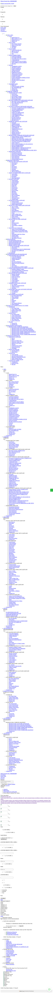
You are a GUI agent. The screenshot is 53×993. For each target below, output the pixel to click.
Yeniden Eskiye (4, 907)
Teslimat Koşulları (10, 950)
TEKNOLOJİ (6, 733)
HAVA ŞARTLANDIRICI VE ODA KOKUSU (19, 497)
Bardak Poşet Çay (13, 374)
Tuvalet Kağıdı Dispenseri (14, 513)
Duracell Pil (11, 713)
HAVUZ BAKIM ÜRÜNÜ (15, 498)
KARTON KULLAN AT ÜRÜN (16, 401)
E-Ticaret (23, 991)
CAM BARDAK (12, 400)
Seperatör (11, 528)
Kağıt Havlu (11, 441)
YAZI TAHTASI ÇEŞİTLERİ (10, 791)
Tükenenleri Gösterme (7, 917)
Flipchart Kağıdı (12, 588)
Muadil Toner (12, 699)
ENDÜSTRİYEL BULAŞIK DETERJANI (18, 493)
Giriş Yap (3, 777)
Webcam (11, 745)
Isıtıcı (10, 682)
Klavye (10, 738)
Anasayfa (5, 789)
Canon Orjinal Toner (13, 697)
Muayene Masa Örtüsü (14, 445)
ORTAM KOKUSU (13, 469)
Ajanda (10, 585)
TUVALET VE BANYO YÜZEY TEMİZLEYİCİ (20, 458)
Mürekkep (11, 553)
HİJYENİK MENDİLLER (12, 614)
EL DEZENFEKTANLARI (12, 612)
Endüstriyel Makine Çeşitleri (15, 647)
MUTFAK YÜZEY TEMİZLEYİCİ (17, 450)
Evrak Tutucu (12, 657)
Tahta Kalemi (12, 558)
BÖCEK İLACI (12, 470)
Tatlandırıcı (11, 384)
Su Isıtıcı (11, 674)
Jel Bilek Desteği (12, 654)
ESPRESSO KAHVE (14, 414)
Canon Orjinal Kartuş (13, 704)
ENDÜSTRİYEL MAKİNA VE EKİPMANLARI (17, 946)
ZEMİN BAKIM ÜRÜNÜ (15, 490)
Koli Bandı (11, 537)
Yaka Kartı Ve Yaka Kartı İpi (15, 666)
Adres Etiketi (12, 534)
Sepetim (8, 961)
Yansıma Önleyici (13, 752)
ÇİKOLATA (11, 431)
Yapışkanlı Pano (12, 603)
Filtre (2, 899)
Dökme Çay (11, 378)
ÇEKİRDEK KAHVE (14, 408)
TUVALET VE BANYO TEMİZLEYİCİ (18, 494)
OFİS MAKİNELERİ (8, 628)
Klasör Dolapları (12, 687)
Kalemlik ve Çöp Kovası (14, 575)
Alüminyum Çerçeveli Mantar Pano (16, 597)
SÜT (10, 393)
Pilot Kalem (11, 554)
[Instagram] (11, 933)
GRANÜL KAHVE (13, 409)
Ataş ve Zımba (12, 570)
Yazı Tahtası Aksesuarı (14, 604)
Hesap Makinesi (12, 574)
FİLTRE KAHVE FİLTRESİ (15, 421)
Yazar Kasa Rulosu (13, 538)
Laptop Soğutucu (12, 659)
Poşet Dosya (11, 527)
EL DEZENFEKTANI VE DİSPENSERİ (18, 621)
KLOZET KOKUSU (13, 468)
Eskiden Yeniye (4, 908)
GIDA (4, 369)
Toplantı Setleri (12, 602)
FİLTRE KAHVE (13, 413)
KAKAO (11, 423)
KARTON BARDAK (14, 396)
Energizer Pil (11, 714)
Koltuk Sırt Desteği (13, 656)
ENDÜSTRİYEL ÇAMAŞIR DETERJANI (18, 500)
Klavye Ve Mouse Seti (14, 741)
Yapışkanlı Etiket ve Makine (15, 649)
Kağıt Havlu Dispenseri (14, 508)
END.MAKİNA (7, 718)
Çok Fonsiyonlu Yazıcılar (14, 758)
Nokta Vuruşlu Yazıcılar (14, 761)
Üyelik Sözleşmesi (10, 951)
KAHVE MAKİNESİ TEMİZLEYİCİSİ (18, 419)
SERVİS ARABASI (13, 484)
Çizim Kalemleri (12, 543)
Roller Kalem (12, 555)
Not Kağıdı (11, 589)
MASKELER (9, 626)
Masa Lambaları (12, 679)
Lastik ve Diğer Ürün (13, 578)
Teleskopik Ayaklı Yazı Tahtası (15, 601)
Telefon (10, 641)
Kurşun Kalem (12, 552)
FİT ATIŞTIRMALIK (13, 430)
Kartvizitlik (11, 523)
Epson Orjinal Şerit (13, 709)
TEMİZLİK (6, 436)
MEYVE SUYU (12, 390)
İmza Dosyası (12, 522)
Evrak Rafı (11, 573)
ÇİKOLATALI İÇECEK (14, 415)
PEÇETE (11, 404)
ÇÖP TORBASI (12, 479)
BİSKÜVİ (11, 428)
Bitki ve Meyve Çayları (14, 375)
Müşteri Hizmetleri (10, 964)
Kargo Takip (3, 776)
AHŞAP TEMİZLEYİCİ (14, 460)
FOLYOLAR (12, 454)
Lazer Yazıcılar (12, 757)
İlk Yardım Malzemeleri (14, 678)
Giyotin (10, 637)
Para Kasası (11, 525)
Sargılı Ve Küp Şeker (13, 383)
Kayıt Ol (2, 778)
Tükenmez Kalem (13, 559)
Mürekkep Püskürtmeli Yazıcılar (16, 760)
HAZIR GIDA (12, 433)
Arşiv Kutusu (12, 535)
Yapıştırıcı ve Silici (13, 582)
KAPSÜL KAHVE (13, 418)
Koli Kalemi (11, 550)
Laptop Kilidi (12, 661)
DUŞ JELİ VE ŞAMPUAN (15, 622)
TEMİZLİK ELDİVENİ (14, 480)
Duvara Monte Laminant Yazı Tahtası (17, 598)
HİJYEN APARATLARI (11, 616)
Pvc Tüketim (11, 664)
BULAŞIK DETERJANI (14, 451)
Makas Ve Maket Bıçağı (14, 579)
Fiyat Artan (3, 909)
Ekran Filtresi (12, 753)
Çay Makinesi (12, 673)
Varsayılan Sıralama (5, 914)
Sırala (2, 916)
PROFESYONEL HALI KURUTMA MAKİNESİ (20, 726)
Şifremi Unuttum (11, 784)
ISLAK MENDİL (13, 618)
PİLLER (11, 768)
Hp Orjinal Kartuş (13, 703)
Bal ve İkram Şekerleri (14, 381)
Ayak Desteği (12, 658)
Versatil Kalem (12, 560)
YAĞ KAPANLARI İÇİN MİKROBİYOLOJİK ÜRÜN (21, 503)
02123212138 (9, 969)
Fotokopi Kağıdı (12, 564)
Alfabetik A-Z (4, 904)
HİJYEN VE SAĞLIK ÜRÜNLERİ (14, 944)
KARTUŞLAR (12, 767)
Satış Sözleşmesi (9, 953)
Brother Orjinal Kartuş (14, 707)
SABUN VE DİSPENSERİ (15, 463)
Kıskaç (10, 577)
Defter (10, 587)
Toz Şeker (11, 385)
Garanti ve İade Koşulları (11, 954)
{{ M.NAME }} (8, 872)
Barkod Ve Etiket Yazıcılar (14, 762)
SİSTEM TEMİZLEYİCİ (14, 499)
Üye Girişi (8, 960)
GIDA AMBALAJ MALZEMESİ (16, 403)
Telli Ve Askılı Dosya (13, 530)
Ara (15, 6)
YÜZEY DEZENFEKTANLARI (13, 613)
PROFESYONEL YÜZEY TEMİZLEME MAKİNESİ (21, 730)
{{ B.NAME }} (8, 863)
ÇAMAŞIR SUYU (13, 461)
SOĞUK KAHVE (13, 420)
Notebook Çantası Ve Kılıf (14, 742)
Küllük (10, 684)
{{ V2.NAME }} (9, 855)
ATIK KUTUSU (12, 483)
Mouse (10, 740)
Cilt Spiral (11, 668)
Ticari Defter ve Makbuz (14, 590)
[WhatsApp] (11, 932)
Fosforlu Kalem (12, 544)
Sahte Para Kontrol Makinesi (15, 639)
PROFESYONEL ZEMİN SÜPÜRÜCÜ (18, 728)
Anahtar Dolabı (12, 681)
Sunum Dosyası (12, 529)
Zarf (10, 592)
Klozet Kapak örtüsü (13, 446)
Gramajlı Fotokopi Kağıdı (14, 565)
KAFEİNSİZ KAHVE (14, 416)
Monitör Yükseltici (13, 653)
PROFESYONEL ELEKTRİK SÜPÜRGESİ (19, 723)
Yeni (3, 892)
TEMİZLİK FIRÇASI (14, 478)
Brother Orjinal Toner (13, 698)
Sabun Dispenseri (12, 512)
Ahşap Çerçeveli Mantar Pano (15, 595)
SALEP (10, 424)
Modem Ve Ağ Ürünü (13, 743)
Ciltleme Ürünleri (12, 667)
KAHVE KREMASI (13, 410)
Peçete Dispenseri (13, 510)
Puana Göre (3, 913)
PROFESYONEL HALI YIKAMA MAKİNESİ (19, 725)
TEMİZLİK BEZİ (13, 475)
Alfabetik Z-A (4, 906)
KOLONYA (11, 619)
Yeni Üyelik (8, 959)
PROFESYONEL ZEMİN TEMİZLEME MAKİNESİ (21, 727)
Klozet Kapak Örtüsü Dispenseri (16, 509)
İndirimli (4, 891)
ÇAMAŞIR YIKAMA (14, 464)
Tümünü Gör (12, 379)
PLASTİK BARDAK (14, 398)
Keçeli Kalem (12, 549)
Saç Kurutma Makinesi (14, 686)
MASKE (11, 623)
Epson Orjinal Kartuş (13, 706)
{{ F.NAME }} (8, 887)
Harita (10, 599)
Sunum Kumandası (13, 747)
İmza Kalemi (11, 545)
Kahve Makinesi (12, 672)
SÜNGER (11, 474)
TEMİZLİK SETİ (13, 485)
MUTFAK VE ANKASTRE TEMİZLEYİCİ (19, 492)
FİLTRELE (3, 898)
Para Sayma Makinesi (13, 638)
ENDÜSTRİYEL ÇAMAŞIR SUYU (17, 502)
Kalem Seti (11, 547)
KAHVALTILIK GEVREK (15, 429)
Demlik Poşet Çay (13, 376)
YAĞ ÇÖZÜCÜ (12, 453)
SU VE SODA (12, 391)
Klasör (10, 524)
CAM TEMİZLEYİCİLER (15, 465)
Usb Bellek (11, 748)
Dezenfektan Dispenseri (14, 507)
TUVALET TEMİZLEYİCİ (15, 459)
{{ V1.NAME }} (9, 847)
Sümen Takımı (12, 580)
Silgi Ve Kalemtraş (13, 557)
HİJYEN (5, 608)
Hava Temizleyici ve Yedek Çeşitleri (17, 643)
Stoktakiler (4, 890)
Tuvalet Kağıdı (12, 443)
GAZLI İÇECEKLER (14, 389)
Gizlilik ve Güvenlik (10, 955)
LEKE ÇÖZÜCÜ (13, 495)
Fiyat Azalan (3, 911)
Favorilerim (3, 774)
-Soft (20, 991)
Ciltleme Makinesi (13, 636)
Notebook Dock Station (14, 746)
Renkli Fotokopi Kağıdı (14, 567)
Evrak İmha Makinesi (13, 633)
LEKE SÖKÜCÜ (13, 466)
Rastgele (2, 912)
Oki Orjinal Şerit (12, 708)
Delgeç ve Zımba (12, 572)
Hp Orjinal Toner (12, 696)
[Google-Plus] (12, 934)
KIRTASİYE (6, 517)
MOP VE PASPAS (13, 477)
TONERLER (12, 766)
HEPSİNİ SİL (3, 839)
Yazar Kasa (11, 642)
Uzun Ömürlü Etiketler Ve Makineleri (17, 648)
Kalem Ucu (11, 548)
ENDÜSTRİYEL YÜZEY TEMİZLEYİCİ (18, 489)
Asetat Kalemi (12, 542)
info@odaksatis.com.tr (11, 970)
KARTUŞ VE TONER (8, 691)
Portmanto (11, 683)
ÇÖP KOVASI (12, 482)
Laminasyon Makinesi (13, 634)
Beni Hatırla (5, 784)
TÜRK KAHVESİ (13, 411)
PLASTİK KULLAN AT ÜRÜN (16, 399)
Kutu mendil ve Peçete (14, 444)
